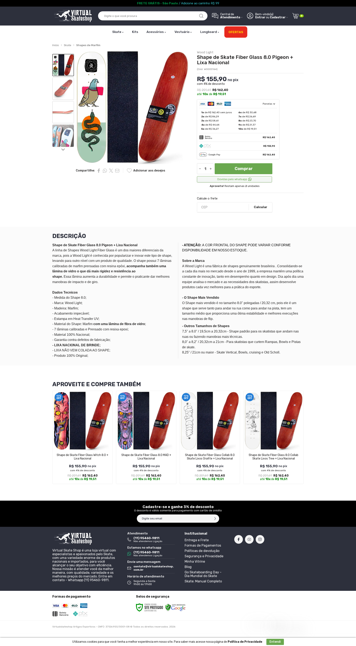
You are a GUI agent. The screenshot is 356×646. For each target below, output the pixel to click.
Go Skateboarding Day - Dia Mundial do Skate (203, 574)
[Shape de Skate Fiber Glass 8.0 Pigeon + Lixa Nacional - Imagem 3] (63, 112)
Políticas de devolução (202, 551)
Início (55, 45)
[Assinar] (215, 518)
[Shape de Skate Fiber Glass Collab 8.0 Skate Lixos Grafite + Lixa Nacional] (210, 437)
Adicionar (90, 451)
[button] (63, 65)
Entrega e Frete (197, 540)
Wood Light (205, 52)
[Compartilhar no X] (111, 171)
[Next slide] (63, 149)
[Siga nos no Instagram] (260, 539)
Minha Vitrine (195, 561)
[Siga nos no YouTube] (249, 539)
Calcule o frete (207, 198)
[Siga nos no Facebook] (238, 539)
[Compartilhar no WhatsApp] (105, 171)
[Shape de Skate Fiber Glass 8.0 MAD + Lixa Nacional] (146, 437)
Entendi (275, 642)
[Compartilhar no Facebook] (99, 171)
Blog (188, 567)
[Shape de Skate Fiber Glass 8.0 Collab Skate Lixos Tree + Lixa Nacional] (273, 437)
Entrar (260, 17)
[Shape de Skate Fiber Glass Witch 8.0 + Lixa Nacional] (82, 437)
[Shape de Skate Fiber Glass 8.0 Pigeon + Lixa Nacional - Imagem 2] (63, 89)
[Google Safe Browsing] (175, 607)
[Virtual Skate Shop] (73, 16)
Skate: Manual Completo (203, 581)
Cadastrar (278, 17)
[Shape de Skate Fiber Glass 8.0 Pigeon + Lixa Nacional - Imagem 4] (63, 136)
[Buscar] (201, 15)
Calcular (260, 207)
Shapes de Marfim (88, 45)
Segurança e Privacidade (204, 556)
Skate (67, 45)
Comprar (244, 168)
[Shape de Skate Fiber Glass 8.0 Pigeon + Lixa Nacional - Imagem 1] (63, 65)
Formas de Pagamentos (203, 545)
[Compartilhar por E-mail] (117, 171)
